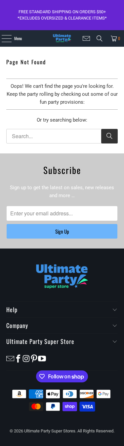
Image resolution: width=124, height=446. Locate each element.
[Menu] (3, 38)
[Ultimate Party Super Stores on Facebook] (18, 358)
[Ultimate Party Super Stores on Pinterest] (34, 358)
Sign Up (62, 231)
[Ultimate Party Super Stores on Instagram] (26, 358)
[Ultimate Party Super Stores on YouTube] (42, 358)
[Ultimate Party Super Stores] (62, 38)
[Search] (99, 38)
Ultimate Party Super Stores (49, 430)
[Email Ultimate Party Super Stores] (86, 38)
